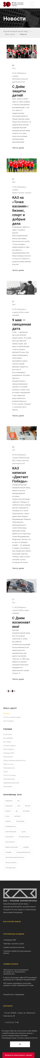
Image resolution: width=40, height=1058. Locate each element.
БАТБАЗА (8, 811)
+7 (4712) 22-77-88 (11, 1022)
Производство (9, 768)
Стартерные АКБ (10, 832)
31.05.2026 (16, 187)
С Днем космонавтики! (21, 622)
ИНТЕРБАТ (17, 816)
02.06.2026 (16, 73)
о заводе (26, 847)
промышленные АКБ (23, 852)
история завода (9, 746)
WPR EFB (27, 806)
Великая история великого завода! (18, 1055)
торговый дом (10, 868)
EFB (18, 801)
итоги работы (10, 842)
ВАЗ (17, 811)
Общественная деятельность (14, 760)
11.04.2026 (16, 607)
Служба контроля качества (13, 947)
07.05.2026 (16, 309)
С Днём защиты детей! (19, 90)
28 (14, 691)
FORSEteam (8, 806)
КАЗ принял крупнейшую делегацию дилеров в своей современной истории (18, 984)
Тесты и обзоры (9, 775)
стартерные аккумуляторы (14, 857)
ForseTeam (19, 193)
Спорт (27, 193)
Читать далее (18, 148)
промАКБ (8, 852)
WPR (18, 806)
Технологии (9, 837)
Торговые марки (24, 837)
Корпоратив (8, 757)
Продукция (20, 821)
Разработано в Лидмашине (13, 994)
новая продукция (11, 847)
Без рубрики (8, 738)
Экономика (7, 786)
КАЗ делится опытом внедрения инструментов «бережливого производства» (15, 972)
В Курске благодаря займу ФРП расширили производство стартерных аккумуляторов (20, 979)
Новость (8, 821)
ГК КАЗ (7, 816)
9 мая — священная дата (21, 324)
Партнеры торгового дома (13, 944)
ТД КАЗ (23, 832)
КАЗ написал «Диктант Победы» (20, 474)
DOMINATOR (8, 801)
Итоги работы (8, 749)
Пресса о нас (8, 764)
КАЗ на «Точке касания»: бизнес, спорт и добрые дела (20, 210)
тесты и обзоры (10, 862)
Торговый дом (8, 779)
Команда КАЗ (8, 753)
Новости (6, 714)
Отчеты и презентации (12, 717)
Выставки (7, 742)
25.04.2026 (16, 455)
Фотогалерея (8, 721)
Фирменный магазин (11, 783)
